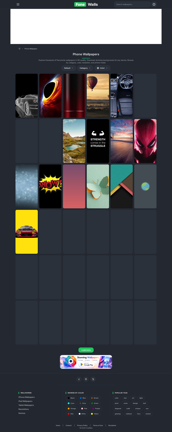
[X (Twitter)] (93, 379)
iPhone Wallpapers (27, 397)
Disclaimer (112, 425)
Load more (86, 350)
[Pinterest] (86, 379)
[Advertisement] (86, 26)
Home (58, 425)
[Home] (20, 49)
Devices (22, 413)
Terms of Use (98, 425)
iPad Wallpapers (25, 401)
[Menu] (18, 4)
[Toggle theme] (154, 4)
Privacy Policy (82, 425)
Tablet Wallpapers (26, 405)
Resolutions (24, 409)
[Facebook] (78, 379)
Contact (69, 425)
